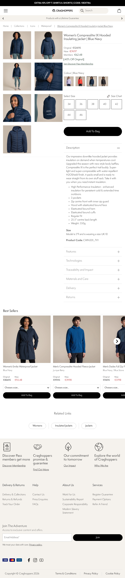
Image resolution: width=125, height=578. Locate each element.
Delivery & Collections (14, 494)
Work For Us (68, 494)
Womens (37, 425)
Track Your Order (11, 504)
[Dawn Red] (80, 81)
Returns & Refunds (12, 499)
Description (73, 147)
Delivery (71, 288)
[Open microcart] (119, 11)
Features (71, 251)
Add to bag (93, 131)
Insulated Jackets (63, 425)
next (122, 18)
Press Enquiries (40, 499)
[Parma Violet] (69, 81)
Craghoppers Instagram (35, 560)
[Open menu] (6, 11)
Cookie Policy (113, 573)
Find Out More (41, 469)
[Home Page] (62, 10)
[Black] (103, 81)
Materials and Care (77, 279)
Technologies (74, 260)
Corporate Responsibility (75, 504)
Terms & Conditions (65, 573)
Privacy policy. (35, 545)
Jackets (88, 425)
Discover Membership (14, 466)
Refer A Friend (100, 504)
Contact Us (38, 494)
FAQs (35, 504)
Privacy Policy (91, 573)
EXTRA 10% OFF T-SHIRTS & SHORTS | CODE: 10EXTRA (62, 3)
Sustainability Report (73, 499)
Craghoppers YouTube (41, 560)
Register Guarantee (103, 494)
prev (3, 18)
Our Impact (70, 466)
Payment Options (102, 499)
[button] (93, 65)
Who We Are (101, 466)
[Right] (117, 341)
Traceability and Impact (79, 269)
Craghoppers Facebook (29, 560)
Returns (70, 297)
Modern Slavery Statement (70, 511)
